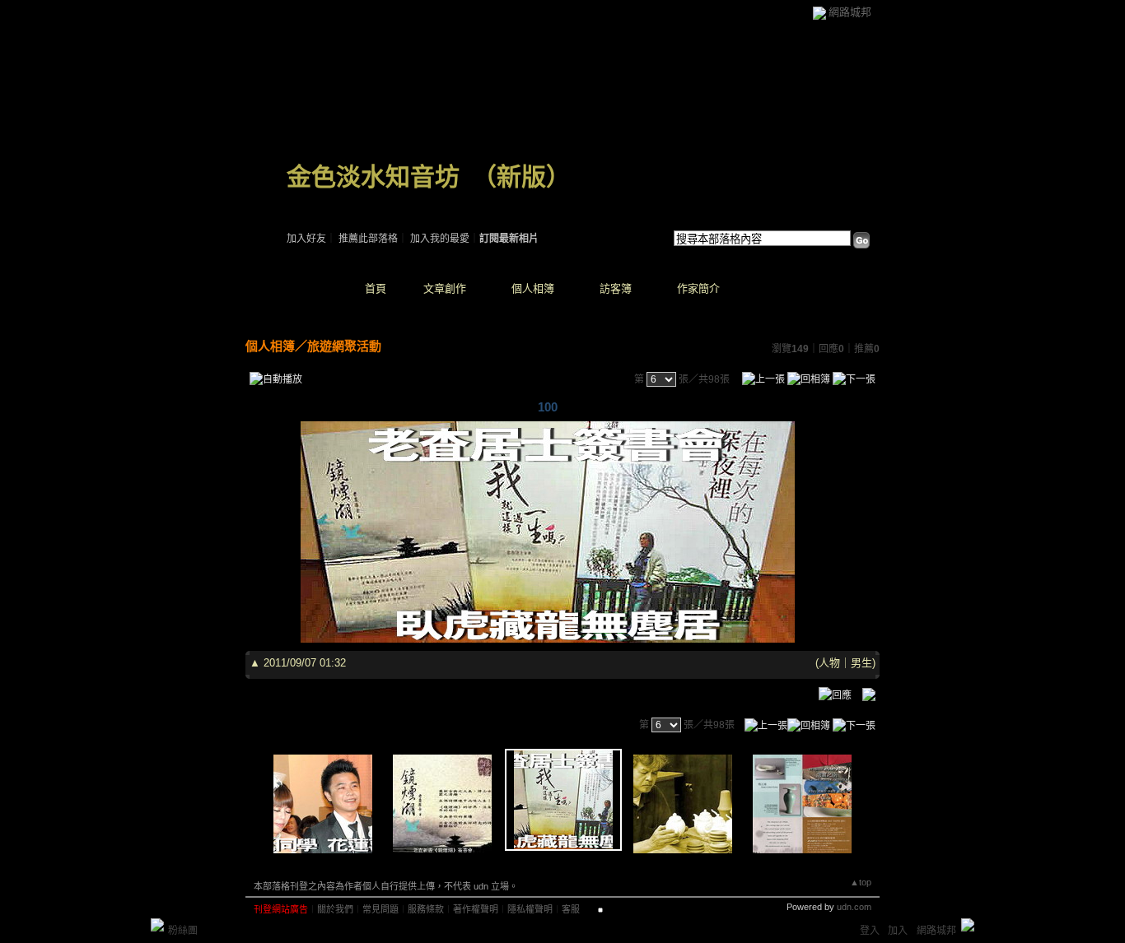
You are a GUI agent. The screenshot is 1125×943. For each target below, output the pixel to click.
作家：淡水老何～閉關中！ (346, 197)
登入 (870, 930)
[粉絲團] (157, 924)
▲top (860, 882)
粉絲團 (183, 930)
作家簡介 (698, 288)
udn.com (854, 907)
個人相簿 (532, 288)
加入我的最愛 (439, 238)
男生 (861, 663)
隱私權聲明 (530, 909)
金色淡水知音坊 (373, 176)
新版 (521, 176)
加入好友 (306, 238)
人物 (829, 663)
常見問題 (380, 909)
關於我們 (335, 909)
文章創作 (444, 288)
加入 (898, 930)
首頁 (375, 288)
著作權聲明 (475, 909)
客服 (571, 909)
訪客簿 (616, 288)
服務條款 (426, 909)
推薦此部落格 (368, 238)
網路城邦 (850, 12)
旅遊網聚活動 (344, 346)
